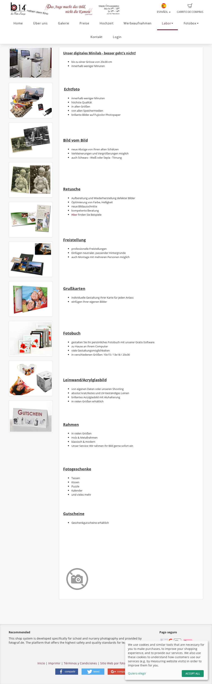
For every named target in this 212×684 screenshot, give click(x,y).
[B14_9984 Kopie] (31, 63)
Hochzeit (106, 23)
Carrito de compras (190, 12)
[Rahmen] (31, 338)
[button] (66, 671)
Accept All (193, 673)
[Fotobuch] (31, 259)
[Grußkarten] (31, 219)
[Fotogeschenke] (31, 378)
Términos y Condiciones (80, 663)
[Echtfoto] (31, 100)
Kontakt (96, 37)
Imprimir (54, 663)
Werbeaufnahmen (138, 23)
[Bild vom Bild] (31, 140)
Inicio (41, 663)
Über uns (40, 23)
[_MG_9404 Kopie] (31, 416)
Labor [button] (166, 23)
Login (117, 37)
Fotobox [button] (190, 23)
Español (163, 12)
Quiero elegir (137, 673)
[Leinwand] (31, 299)
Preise (84, 23)
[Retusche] (31, 180)
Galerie (63, 23)
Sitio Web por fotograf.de (117, 663)
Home (18, 23)
